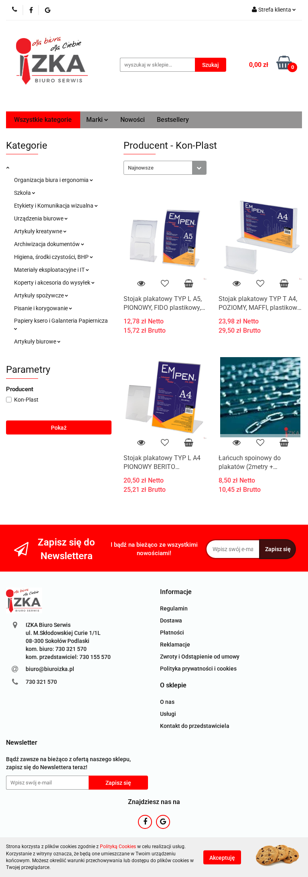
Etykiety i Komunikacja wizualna (54, 205)
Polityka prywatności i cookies (198, 668)
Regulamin (174, 608)
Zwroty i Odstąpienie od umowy (199, 656)
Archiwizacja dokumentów (47, 244)
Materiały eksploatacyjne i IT (50, 270)
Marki (95, 119)
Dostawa (171, 620)
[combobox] (165, 168)
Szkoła (23, 193)
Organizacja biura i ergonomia (52, 180)
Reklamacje (175, 644)
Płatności (172, 632)
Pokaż (59, 427)
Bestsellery (173, 119)
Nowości (132, 119)
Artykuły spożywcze (39, 295)
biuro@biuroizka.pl (50, 669)
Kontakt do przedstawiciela (194, 726)
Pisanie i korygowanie (41, 308)
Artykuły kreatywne (38, 231)
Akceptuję (222, 857)
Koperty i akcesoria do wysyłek (52, 282)
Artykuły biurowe (35, 341)
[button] (176, 592)
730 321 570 (41, 682)
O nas (167, 702)
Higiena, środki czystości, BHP (52, 257)
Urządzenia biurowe (39, 218)
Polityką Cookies (118, 846)
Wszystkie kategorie (43, 119)
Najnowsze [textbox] (141, 168)
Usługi (168, 714)
